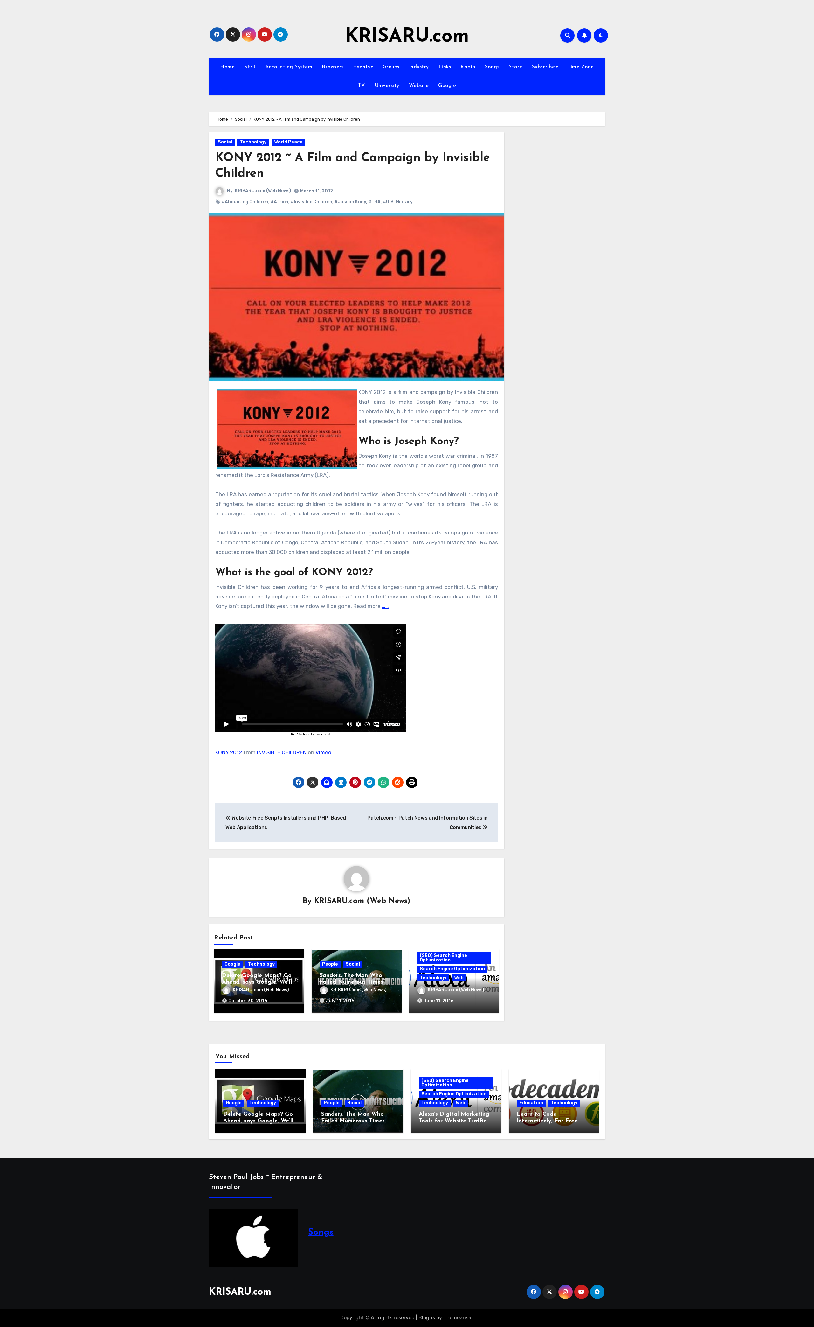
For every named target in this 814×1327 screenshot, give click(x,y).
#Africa (279, 202)
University (387, 85)
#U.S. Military (398, 202)
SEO (250, 67)
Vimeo (323, 752)
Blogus (426, 1318)
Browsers (332, 67)
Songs (492, 67)
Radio (467, 67)
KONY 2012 (228, 752)
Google (447, 85)
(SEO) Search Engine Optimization (443, 958)
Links (444, 67)
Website (419, 85)
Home (227, 67)
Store (515, 67)
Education (531, 1103)
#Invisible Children (311, 202)
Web (459, 978)
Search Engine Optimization (452, 969)
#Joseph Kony (350, 202)
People (330, 964)
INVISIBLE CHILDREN (282, 752)
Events (361, 67)
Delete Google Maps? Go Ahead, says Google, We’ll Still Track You (257, 982)
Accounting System (289, 67)
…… (385, 606)
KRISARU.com (407, 36)
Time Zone (580, 67)
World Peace (288, 142)
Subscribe (543, 67)
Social (225, 142)
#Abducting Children (245, 202)
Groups (391, 67)
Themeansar (458, 1318)
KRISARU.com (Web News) (263, 190)
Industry (419, 67)
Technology (253, 142)
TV (361, 85)
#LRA (374, 202)
